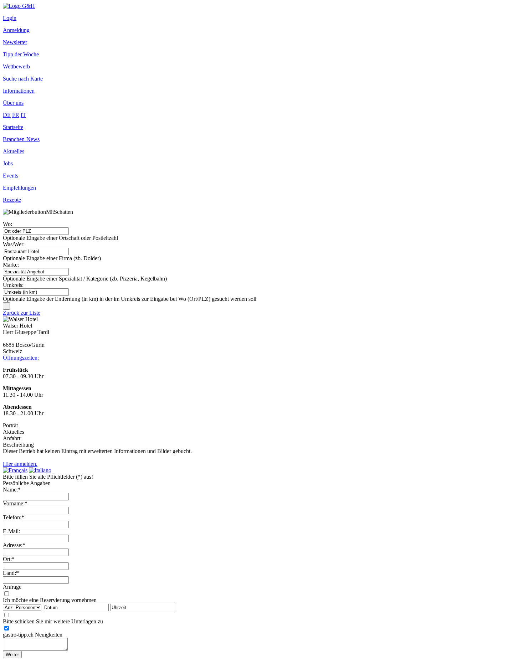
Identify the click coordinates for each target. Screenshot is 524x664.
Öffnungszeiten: (21, 358)
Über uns (13, 103)
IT (23, 115)
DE (7, 115)
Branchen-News (21, 139)
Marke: (11, 265)
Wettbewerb (16, 66)
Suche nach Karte (23, 79)
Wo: (7, 224)
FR (15, 115)
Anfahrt (11, 438)
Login (9, 18)
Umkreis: (13, 285)
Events (10, 176)
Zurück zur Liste (21, 313)
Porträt (10, 425)
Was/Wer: (14, 244)
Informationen (19, 91)
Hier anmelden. (20, 464)
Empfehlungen (19, 188)
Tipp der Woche (21, 54)
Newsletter (15, 42)
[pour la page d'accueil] (19, 6)
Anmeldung (16, 30)
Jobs (8, 163)
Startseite (13, 127)
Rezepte (12, 200)
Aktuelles (13, 151)
